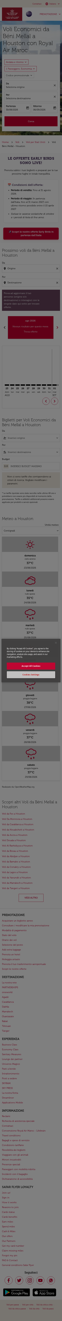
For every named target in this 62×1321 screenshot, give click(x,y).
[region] (30, 660)
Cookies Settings (30, 674)
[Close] (56, 642)
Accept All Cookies (31, 666)
